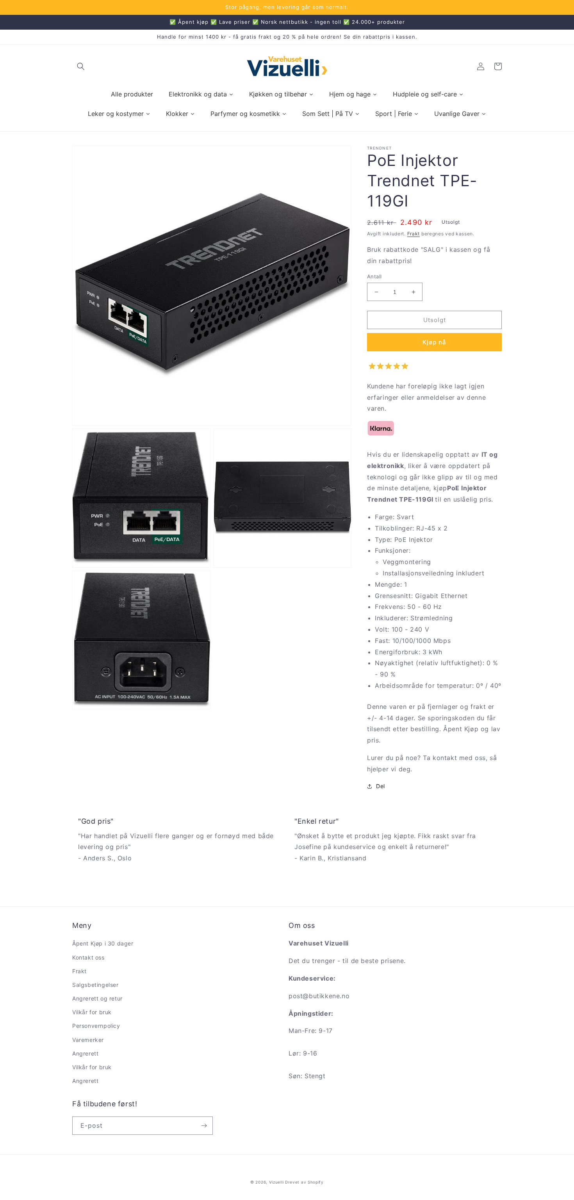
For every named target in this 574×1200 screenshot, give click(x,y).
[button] (80, 66)
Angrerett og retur (97, 998)
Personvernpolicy (96, 1025)
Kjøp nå (434, 342)
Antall (374, 276)
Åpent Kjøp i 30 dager (103, 943)
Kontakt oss (88, 957)
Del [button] (380, 786)
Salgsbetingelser (95, 984)
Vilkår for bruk (92, 1012)
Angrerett (85, 1053)
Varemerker (88, 1039)
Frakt (413, 234)
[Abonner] (203, 1125)
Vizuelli (276, 1182)
